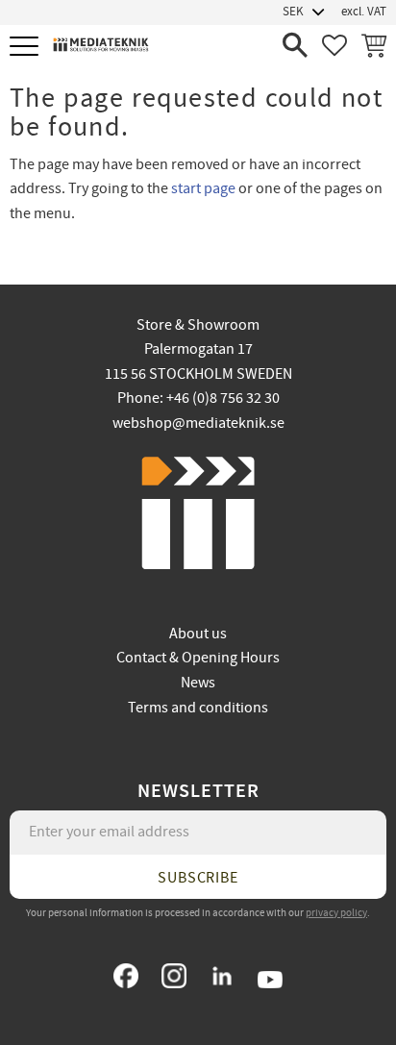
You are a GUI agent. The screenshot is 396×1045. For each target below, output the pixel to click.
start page (203, 188)
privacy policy (336, 913)
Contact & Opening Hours (198, 657)
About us (198, 633)
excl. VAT (363, 11)
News (198, 682)
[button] (26, 47)
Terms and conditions (198, 707)
